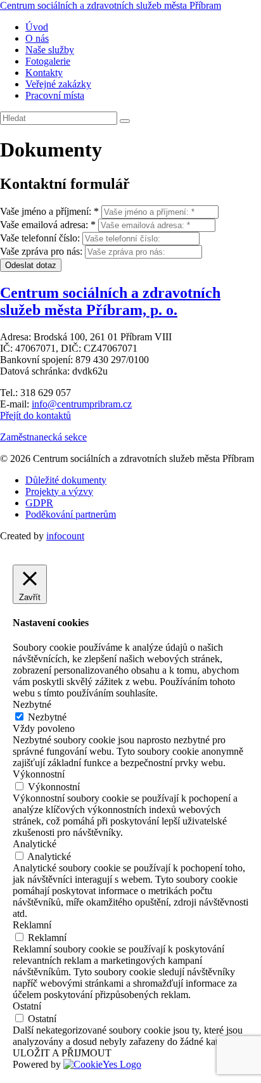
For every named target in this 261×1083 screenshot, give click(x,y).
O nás (37, 38)
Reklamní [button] (32, 925)
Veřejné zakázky (58, 84)
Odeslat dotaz (30, 265)
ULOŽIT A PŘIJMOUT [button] (62, 1053)
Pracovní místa (54, 95)
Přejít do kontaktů (35, 415)
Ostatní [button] (27, 1006)
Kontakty (44, 72)
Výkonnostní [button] (39, 774)
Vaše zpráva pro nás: (41, 251)
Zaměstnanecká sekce (43, 437)
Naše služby (49, 49)
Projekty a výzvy (59, 491)
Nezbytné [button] (32, 704)
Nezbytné (47, 717)
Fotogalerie (47, 61)
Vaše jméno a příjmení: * (49, 211)
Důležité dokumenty (65, 480)
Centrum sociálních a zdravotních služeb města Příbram (110, 5)
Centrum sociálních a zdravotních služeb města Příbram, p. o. (110, 301)
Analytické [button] (34, 843)
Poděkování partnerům (70, 514)
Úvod (36, 27)
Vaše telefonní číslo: (40, 238)
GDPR (39, 502)
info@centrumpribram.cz (82, 404)
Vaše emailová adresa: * (48, 224)
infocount (65, 535)
